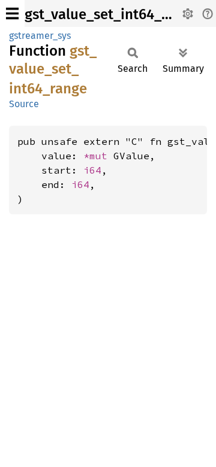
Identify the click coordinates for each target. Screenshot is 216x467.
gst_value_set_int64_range (112, 14)
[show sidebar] (12, 13)
